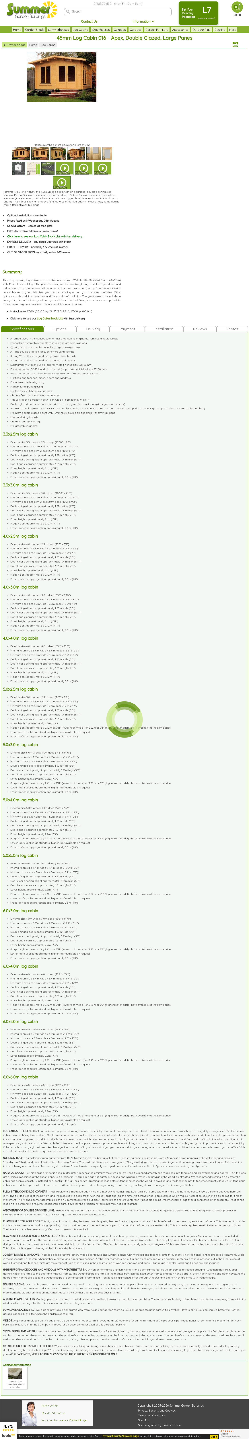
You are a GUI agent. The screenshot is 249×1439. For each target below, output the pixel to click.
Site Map (143, 1420)
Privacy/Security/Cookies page (121, 1435)
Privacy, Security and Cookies (157, 1410)
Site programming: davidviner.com (160, 1425)
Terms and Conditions (152, 1415)
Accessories (180, 29)
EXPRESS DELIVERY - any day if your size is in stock (39, 241)
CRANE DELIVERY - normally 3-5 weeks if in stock (37, 247)
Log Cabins (80, 29)
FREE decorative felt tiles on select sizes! (32, 231)
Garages (135, 29)
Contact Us (89, 21)
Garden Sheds (34, 29)
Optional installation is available (27, 215)
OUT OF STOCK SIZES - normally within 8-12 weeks (38, 252)
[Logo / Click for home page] (31, 10)
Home (17, 29)
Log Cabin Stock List (50, 318)
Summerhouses (58, 29)
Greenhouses (101, 29)
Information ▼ (144, 21)
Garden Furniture (156, 29)
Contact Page (78, 1420)
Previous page (14, 45)
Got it (214, 1436)
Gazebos (120, 29)
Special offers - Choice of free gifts (29, 226)
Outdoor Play (201, 29)
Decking (220, 29)
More (232, 29)
